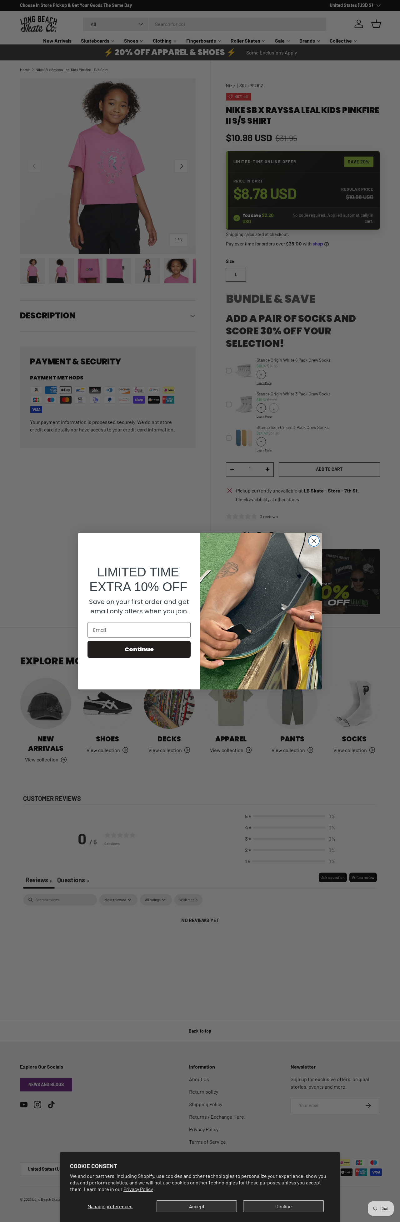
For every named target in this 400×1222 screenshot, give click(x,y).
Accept (197, 1206)
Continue (139, 649)
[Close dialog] (313, 540)
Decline (283, 1206)
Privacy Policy (138, 1189)
